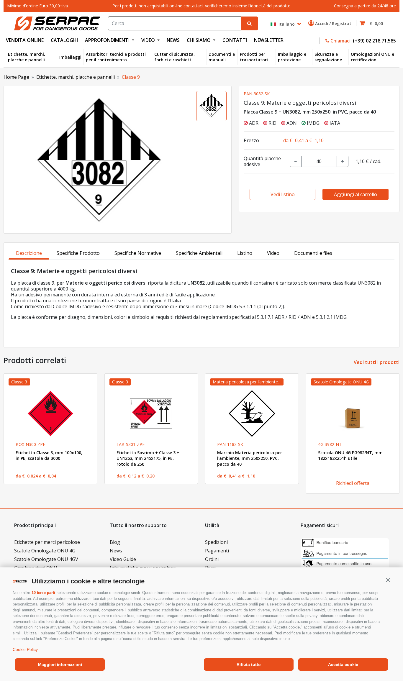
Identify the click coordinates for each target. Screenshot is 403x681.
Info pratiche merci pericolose (143, 568)
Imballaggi (70, 57)
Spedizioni (216, 542)
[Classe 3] (50, 413)
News (116, 550)
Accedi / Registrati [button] (334, 23)
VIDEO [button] (148, 40)
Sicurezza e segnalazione (328, 57)
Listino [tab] (244, 253)
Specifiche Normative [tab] (137, 253)
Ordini (212, 559)
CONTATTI (234, 40)
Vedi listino (283, 194)
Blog (115, 542)
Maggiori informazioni (60, 664)
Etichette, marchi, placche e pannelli (26, 57)
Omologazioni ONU (35, 568)
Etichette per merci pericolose (47, 542)
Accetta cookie (343, 664)
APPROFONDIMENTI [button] (108, 40)
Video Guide (123, 559)
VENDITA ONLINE (25, 40)
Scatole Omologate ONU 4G (44, 550)
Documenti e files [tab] (313, 253)
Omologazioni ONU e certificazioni (372, 57)
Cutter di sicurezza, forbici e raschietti (174, 57)
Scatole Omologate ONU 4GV (46, 559)
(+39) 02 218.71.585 (374, 40)
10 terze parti (43, 592)
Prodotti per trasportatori (254, 57)
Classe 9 (131, 77)
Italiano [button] (286, 24)
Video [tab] (273, 253)
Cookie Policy (25, 649)
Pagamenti (217, 550)
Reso (210, 568)
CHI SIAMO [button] (199, 40)
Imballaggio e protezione (292, 57)
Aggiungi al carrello (355, 194)
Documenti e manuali (222, 57)
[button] (388, 579)
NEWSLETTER (269, 40)
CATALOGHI (64, 40)
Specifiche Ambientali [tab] (199, 253)
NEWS (173, 40)
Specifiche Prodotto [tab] (78, 253)
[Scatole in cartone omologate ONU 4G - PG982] (352, 413)
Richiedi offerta (352, 483)
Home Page (16, 77)
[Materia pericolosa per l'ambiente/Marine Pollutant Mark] (252, 413)
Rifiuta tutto (249, 664)
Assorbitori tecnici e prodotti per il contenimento (116, 57)
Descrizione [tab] (29, 253)
